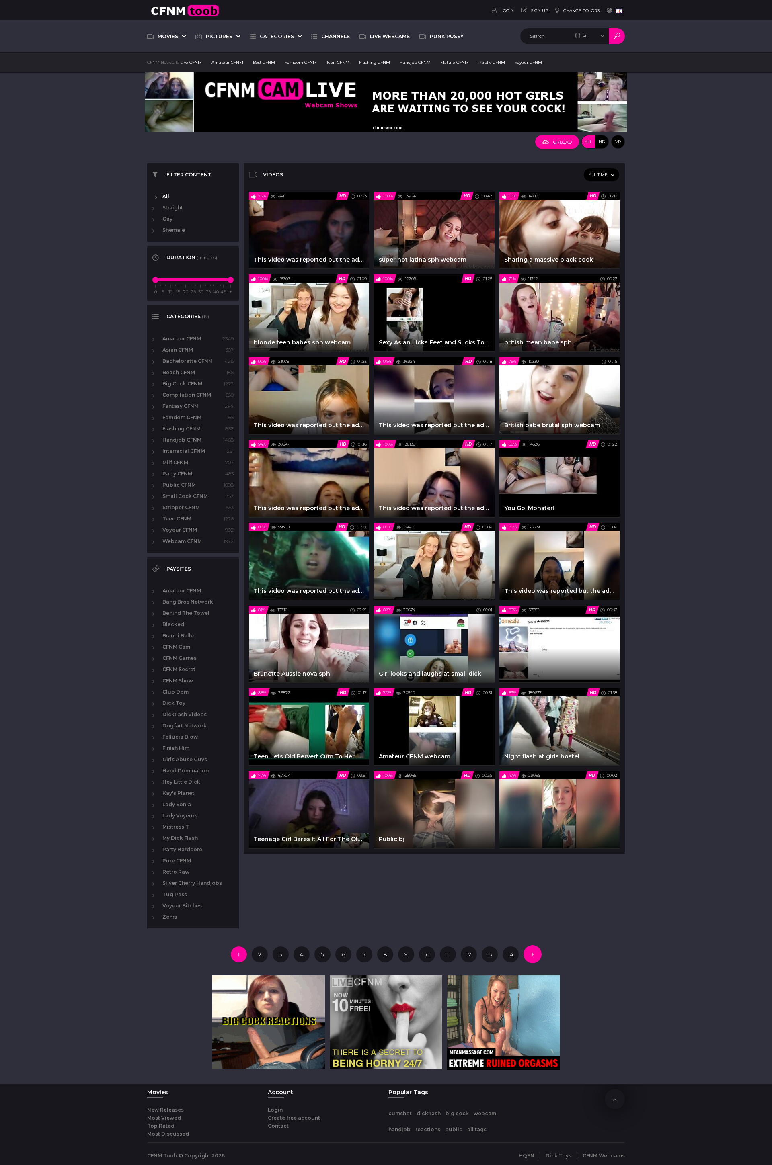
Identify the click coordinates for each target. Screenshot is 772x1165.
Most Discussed (168, 1134)
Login (275, 1110)
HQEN (526, 1156)
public (453, 1129)
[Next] (533, 954)
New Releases (165, 1110)
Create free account (294, 1118)
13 (489, 954)
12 (468, 954)
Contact (278, 1126)
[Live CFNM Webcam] (386, 101)
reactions (427, 1129)
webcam (485, 1113)
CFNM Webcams (604, 1156)
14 (510, 954)
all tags (477, 1129)
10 (427, 954)
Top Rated (161, 1126)
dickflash (429, 1113)
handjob (399, 1129)
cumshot (400, 1113)
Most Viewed (164, 1118)
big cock (457, 1113)
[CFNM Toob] (185, 10)
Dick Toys (558, 1156)
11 (448, 954)
